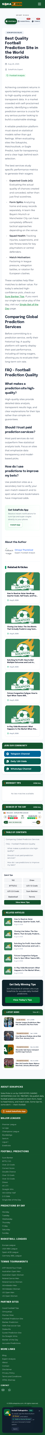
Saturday (6, 1229)
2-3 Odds (6, 1196)
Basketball (13, 897)
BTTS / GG (6, 1161)
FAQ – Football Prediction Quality (20, 844)
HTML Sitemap (8, 1380)
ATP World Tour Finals (12, 1268)
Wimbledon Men (9, 1285)
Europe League (8, 1245)
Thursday (6, 1222)
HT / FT (5, 1186)
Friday (5, 1226)
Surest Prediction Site (11, 1333)
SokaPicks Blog (14, 32)
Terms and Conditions (11, 1376)
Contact (5, 1366)
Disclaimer (7, 1369)
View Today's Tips (22, 1000)
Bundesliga (7, 1135)
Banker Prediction (10, 1322)
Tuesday (5, 1215)
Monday (5, 1212)
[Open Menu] (39, 4)
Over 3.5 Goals (8, 1179)
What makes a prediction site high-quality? (22, 849)
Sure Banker (32, 891)
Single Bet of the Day (11, 1200)
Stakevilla (6, 1329)
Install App (15, 525)
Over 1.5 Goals (8, 1175)
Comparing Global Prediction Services (22, 839)
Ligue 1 (5, 1142)
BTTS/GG (13, 886)
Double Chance (9, 1172)
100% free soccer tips (11, 1326)
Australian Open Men (11, 1271)
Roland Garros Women (12, 1282)
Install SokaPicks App (16, 1111)
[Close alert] (39, 1410)
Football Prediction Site (12, 1319)
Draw (32, 880)
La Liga (5, 1128)
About (5, 1362)
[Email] (3, 1390)
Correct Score (8, 1168)
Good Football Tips (10, 1308)
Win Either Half (9, 1193)
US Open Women (10, 1296)
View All (37, 783)
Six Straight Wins (9, 1336)
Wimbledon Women (11, 1289)
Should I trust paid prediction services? (20, 856)
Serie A (5, 1138)
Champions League (10, 1131)
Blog (4, 1355)
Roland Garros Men (10, 1278)
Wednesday (7, 1219)
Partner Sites (8, 1315)
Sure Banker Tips (14, 296)
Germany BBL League (12, 1256)
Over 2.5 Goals (8, 1165)
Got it (15, 1429)
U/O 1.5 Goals (32, 886)
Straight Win (8, 1189)
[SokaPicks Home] (12, 4)
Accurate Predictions (11, 1343)
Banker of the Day (10, 1340)
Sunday (5, 1233)
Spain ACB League (10, 1252)
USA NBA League (9, 1249)
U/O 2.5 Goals (13, 891)
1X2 (13, 880)
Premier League (9, 1124)
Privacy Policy (8, 1373)
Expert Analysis (9, 1359)
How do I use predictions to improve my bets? (23, 863)
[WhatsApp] (9, 1390)
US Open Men (8, 1292)
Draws (5, 1182)
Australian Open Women (13, 1275)
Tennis (32, 897)
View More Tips (23, 902)
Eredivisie (6, 1145)
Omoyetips (7, 1312)
